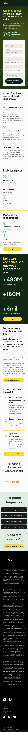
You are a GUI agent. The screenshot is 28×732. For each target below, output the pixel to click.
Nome (6, 43)
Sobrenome (7, 49)
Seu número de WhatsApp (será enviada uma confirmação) (14, 63)
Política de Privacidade (7, 727)
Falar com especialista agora (13, 81)
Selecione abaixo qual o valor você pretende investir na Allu (12, 71)
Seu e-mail (7, 56)
